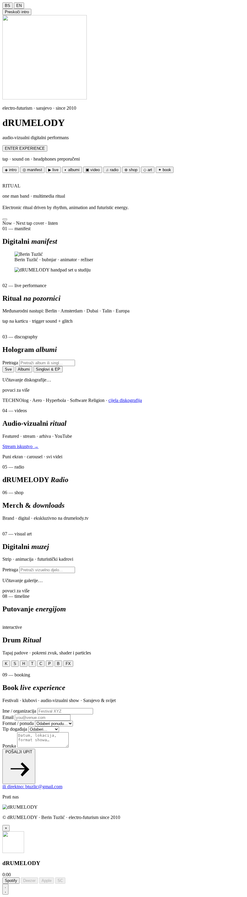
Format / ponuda (18, 723)
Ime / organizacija (19, 711)
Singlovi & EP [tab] (48, 369)
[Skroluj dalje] (4, 219)
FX (68, 663)
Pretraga (10, 362)
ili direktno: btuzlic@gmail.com (32, 786)
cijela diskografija (125, 400)
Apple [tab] (47, 880)
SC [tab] (60, 880)
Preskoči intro (17, 12)
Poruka (9, 745)
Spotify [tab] (11, 880)
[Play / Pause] (5, 889)
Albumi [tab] (24, 369)
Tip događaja (14, 729)
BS (7, 5)
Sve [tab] (8, 369)
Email (8, 717)
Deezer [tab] (29, 880)
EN (19, 5)
